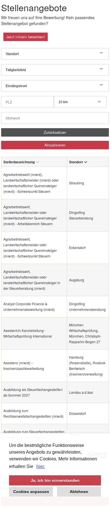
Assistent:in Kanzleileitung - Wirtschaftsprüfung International (27, 333)
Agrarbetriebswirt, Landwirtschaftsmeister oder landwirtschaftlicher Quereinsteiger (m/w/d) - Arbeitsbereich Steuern (30, 215)
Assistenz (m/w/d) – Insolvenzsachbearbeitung (23, 365)
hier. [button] (40, 466)
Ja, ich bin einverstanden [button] (55, 480)
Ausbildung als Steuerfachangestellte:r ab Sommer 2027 (33, 392)
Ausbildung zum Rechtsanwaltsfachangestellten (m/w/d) (33, 413)
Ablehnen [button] (79, 491)
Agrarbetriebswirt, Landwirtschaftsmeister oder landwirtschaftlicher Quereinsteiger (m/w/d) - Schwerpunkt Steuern (30, 247)
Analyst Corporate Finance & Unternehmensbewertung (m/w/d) (29, 306)
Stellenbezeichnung (19, 161)
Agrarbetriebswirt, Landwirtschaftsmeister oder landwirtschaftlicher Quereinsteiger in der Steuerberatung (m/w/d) (31, 280)
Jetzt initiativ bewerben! (25, 36)
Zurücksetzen (55, 132)
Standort (76, 161)
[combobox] (80, 102)
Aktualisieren (54, 145)
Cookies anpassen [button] (31, 491)
